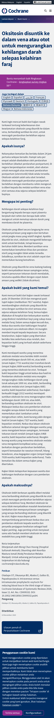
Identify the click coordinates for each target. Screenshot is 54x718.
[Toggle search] (45, 10)
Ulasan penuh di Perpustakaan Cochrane (17, 629)
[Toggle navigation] (50, 10)
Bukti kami (22, 19)
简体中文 (41, 105)
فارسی (28, 97)
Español (27, 2)
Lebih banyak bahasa (44, 2)
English (19, 2)
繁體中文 (28, 105)
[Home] (16, 11)
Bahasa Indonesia (23, 108)
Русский (7, 101)
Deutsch (20, 101)
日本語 (44, 101)
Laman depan (8, 19)
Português (32, 101)
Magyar (7, 108)
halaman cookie (10, 704)
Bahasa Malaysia (8, 2)
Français (40, 97)
